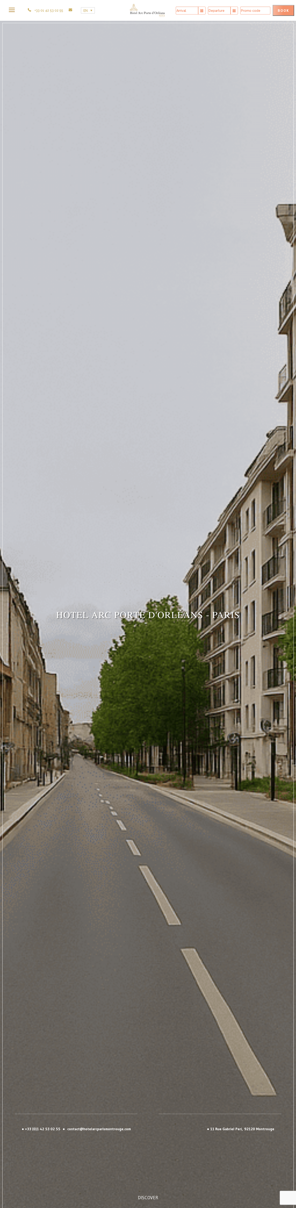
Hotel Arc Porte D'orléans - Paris (148, 733)
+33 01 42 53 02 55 (49, 10)
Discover (148, 1197)
